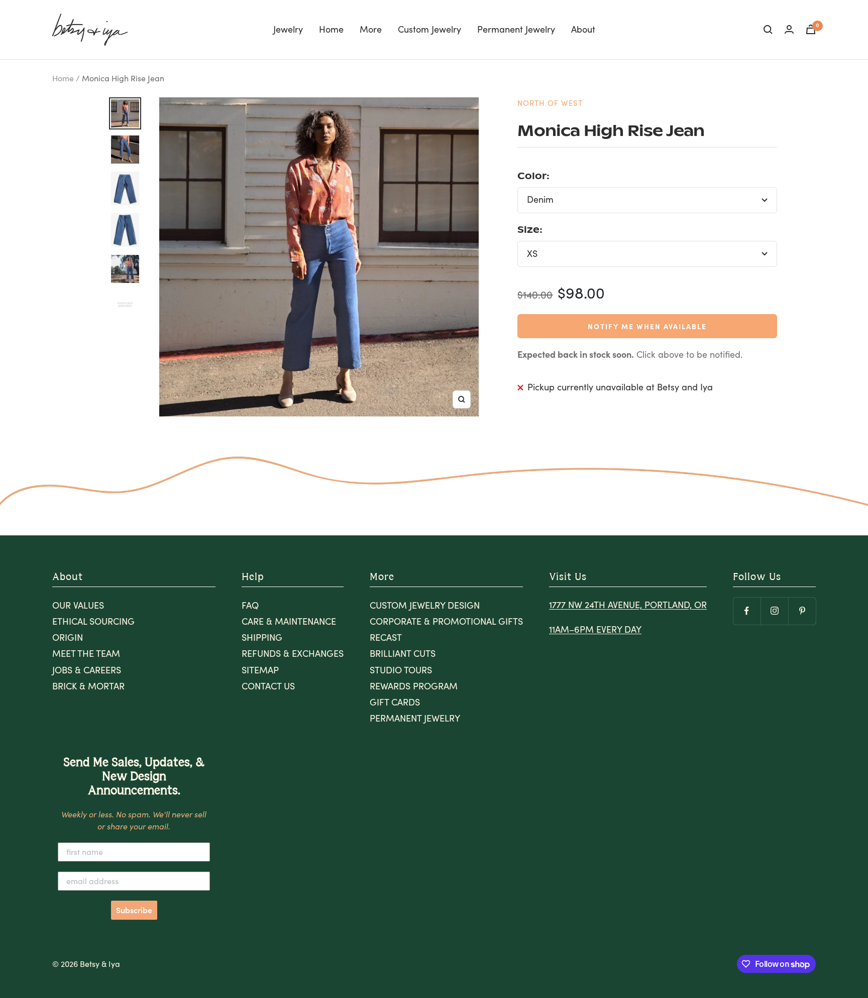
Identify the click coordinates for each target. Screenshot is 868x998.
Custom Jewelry (429, 29)
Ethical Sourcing (93, 621)
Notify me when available (647, 326)
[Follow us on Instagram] (774, 611)
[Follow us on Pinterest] (802, 611)
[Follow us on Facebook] (747, 611)
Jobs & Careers (86, 670)
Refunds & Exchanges (293, 653)
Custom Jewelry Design (425, 605)
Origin (67, 637)
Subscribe (134, 910)
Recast (386, 637)
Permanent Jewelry (516, 29)
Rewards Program (414, 686)
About (583, 29)
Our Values (78, 605)
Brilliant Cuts (403, 653)
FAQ (250, 605)
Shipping (262, 637)
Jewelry (288, 29)
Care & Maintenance (289, 621)
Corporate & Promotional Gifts (446, 621)
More (371, 29)
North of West (550, 103)
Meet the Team (86, 653)
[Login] (789, 29)
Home (331, 29)
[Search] (768, 29)
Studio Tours (401, 670)
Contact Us (268, 686)
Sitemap (260, 670)
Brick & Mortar (88, 686)
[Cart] (811, 29)
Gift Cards (395, 702)
